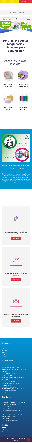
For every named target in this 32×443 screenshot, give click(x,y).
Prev (2, 27)
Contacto (4, 356)
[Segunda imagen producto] (8, 75)
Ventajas (4, 350)
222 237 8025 (7, 408)
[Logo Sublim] (9, 6)
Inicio (3, 348)
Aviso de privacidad (19, 438)
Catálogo (4, 354)
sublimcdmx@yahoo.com (10, 420)
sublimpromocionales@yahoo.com (13, 410)
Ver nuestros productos (16, 12)
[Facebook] (3, 430)
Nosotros (4, 352)
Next (29, 27)
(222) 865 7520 (26, 1)
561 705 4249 (7, 418)
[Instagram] (6, 430)
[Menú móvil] (28, 19)
